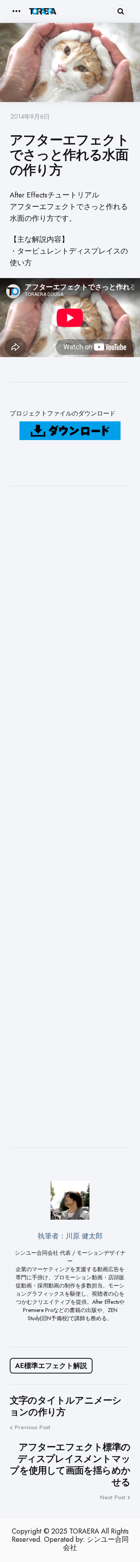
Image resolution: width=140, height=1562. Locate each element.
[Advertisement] (70, 817)
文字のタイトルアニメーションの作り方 (65, 1406)
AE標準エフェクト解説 (51, 1366)
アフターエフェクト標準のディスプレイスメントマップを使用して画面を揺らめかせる (70, 1464)
